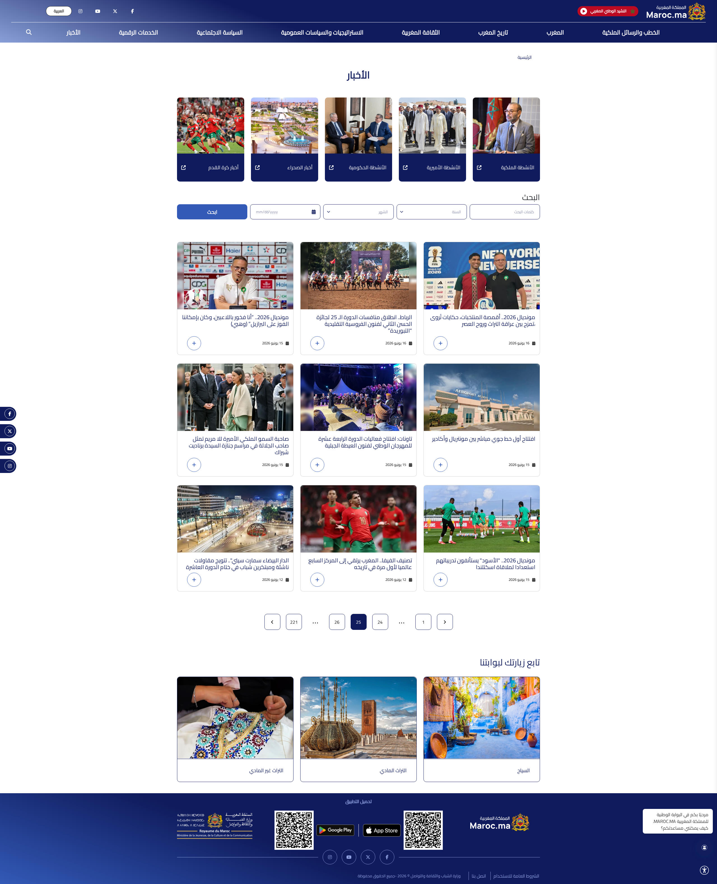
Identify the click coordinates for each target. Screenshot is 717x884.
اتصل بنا (479, 876)
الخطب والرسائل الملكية (631, 32)
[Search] (27, 32)
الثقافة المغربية (421, 32)
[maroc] (132, 11)
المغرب (555, 32)
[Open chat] (704, 847)
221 (294, 622)
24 (380, 622)
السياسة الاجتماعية (220, 32)
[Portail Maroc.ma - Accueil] (499, 821)
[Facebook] (387, 857)
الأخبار (74, 32)
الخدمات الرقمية (138, 32)
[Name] (704, 870)
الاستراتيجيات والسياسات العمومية (322, 32)
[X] (368, 857)
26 (336, 622)
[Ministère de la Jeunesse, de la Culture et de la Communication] (214, 825)
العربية (59, 11)
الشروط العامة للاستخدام (516, 876)
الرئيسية (525, 57)
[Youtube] (349, 857)
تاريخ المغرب (493, 32)
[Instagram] (330, 857)
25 (358, 622)
